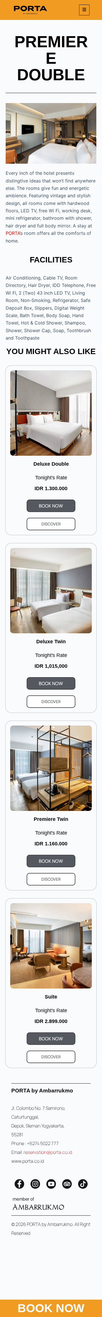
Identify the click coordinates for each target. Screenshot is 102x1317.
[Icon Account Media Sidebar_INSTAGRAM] (35, 1184)
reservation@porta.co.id (48, 1152)
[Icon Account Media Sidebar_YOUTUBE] (51, 1184)
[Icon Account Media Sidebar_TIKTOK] (82, 1184)
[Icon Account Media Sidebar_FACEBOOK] (19, 1184)
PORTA (13, 233)
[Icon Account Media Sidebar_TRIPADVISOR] (67, 1184)
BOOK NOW (51, 1308)
